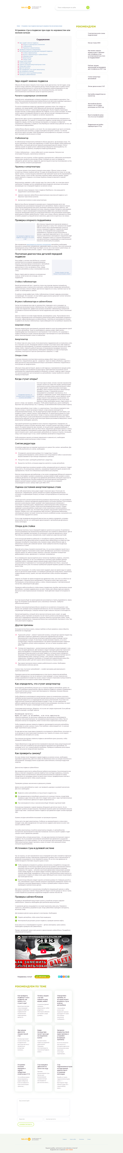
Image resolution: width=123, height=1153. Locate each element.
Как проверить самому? (26, 71)
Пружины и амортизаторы (31, 48)
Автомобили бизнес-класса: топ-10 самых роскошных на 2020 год (96, 105)
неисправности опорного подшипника (39, 244)
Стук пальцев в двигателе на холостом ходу (42, 1066)
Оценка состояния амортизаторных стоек (32, 64)
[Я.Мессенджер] (59, 977)
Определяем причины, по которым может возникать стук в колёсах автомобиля (25, 396)
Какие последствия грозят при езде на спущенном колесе (43, 1033)
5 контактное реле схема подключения (96, 34)
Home (18, 26)
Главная (65, 1139)
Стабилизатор (27, 46)
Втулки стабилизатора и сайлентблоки (35, 54)
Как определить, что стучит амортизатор (32, 69)
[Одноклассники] (64, 977)
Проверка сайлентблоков (27, 74)
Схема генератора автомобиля (94, 77)
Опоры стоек (27, 59)
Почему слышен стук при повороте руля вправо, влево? (61, 273)
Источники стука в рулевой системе (30, 73)
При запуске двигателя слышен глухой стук (23, 1033)
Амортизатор (27, 58)
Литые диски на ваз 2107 (96, 86)
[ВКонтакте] (61, 977)
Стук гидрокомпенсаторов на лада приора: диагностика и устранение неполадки (63, 1069)
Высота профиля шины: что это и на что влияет (96, 115)
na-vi (25, 7)
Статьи (89, 1139)
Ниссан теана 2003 (94, 43)
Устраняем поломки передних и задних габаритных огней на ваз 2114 (24, 1069)
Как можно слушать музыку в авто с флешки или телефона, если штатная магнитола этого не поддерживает (96, 54)
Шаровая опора (28, 56)
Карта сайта (73, 1139)
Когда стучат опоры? (25, 61)
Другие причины (24, 68)
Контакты (81, 1139)
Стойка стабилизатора (30, 53)
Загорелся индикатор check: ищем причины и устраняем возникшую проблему (63, 1034)
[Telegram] (66, 977)
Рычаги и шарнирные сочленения (34, 44)
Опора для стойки (25, 66)
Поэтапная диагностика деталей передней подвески (35, 51)
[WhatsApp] (68, 977)
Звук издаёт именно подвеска (28, 43)
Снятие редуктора (25, 63)
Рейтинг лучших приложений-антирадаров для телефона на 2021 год (97, 67)
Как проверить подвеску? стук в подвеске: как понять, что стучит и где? (25, 237)
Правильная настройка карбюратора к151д (95, 125)
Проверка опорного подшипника (29, 49)
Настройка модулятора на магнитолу (96, 95)
